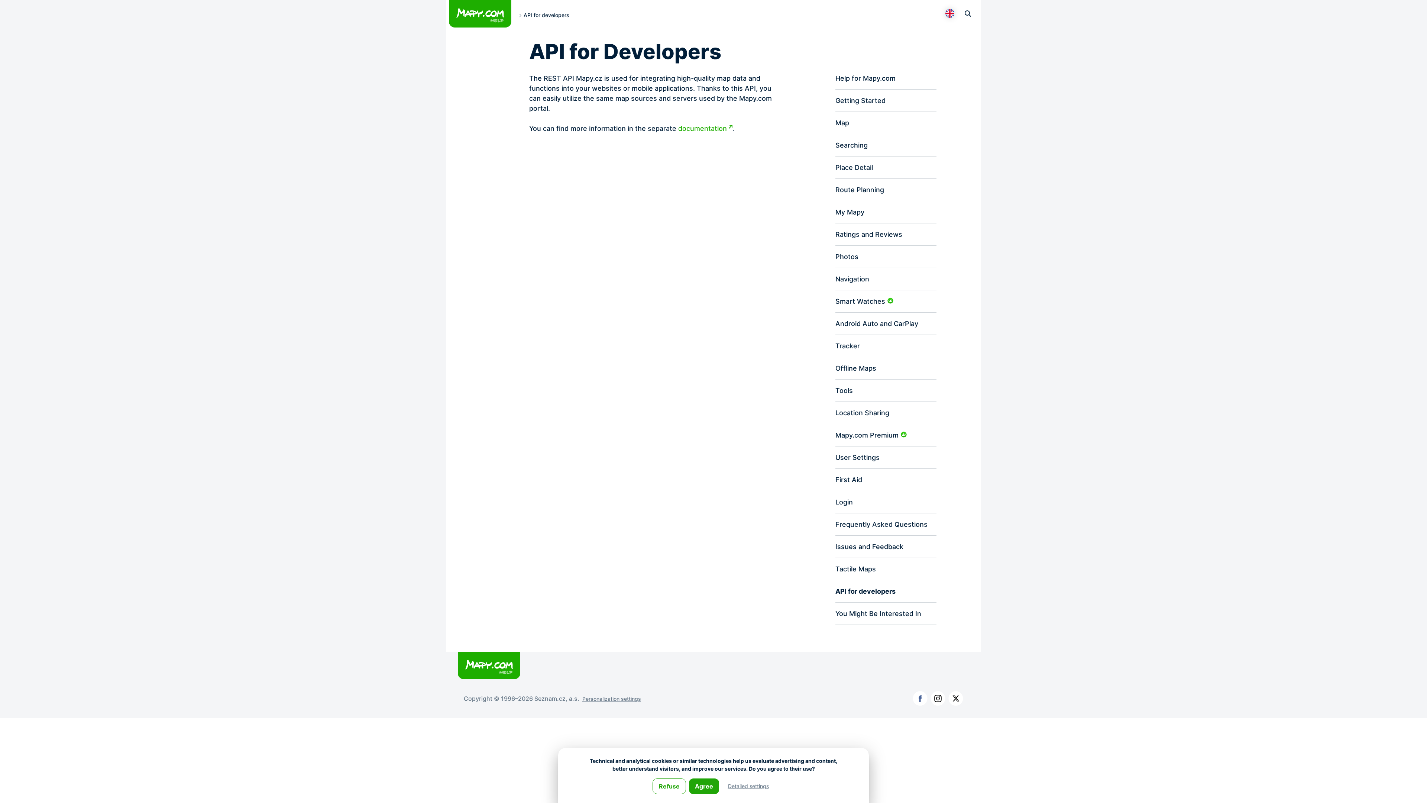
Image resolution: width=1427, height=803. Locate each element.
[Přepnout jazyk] (949, 13)
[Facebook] (920, 698)
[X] (955, 698)
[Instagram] (938, 698)
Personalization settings (611, 699)
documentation (702, 128)
